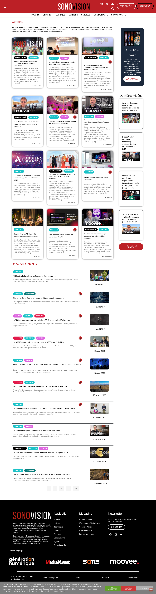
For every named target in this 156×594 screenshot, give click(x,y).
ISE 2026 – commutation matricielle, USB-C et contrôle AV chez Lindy (42, 320)
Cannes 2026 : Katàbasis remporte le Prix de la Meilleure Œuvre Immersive (62, 176)
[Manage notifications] (151, 590)
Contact (105, 578)
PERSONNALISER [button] (144, 588)
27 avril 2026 (107, 256)
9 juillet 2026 (106, 89)
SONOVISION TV (118, 15)
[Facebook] (101, 3)
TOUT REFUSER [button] (128, 588)
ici (64, 591)
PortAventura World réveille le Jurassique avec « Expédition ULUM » (42, 475)
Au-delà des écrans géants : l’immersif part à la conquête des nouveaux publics (96, 67)
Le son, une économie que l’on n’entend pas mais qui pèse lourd (40, 453)
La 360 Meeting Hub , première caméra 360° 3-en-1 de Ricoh (39, 342)
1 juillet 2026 (36, 143)
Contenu (73, 15)
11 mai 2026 (108, 197)
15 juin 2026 (107, 144)
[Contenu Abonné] (110, 62)
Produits (34, 15)
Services (85, 15)
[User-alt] (112, 3)
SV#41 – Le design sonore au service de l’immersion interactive (40, 386)
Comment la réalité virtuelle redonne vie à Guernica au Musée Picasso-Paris (97, 122)
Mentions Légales (50, 578)
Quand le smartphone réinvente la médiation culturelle (36, 431)
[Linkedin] (107, 3)
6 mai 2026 (37, 256)
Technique (59, 15)
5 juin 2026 (37, 198)
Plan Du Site (133, 578)
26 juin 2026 (72, 143)
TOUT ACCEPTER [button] (112, 588)
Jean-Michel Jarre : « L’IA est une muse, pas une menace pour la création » (26, 124)
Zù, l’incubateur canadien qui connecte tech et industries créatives (95, 236)
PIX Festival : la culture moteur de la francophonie (34, 276)
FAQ (78, 578)
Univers (47, 15)
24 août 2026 (36, 85)
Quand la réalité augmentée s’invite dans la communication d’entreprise (44, 408)
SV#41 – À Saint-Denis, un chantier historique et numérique (38, 298)
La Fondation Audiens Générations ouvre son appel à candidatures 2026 (27, 178)
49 (75, 487)
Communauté (101, 15)
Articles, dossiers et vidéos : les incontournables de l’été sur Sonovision (25, 63)
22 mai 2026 (72, 202)
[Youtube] (120, 534)
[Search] (112, 8)
